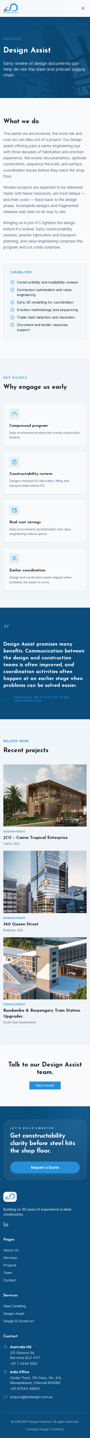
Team (7, 1273)
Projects (9, 1265)
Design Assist (13, 1313)
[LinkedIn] (5, 1224)
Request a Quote (45, 1167)
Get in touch (45, 1085)
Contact (9, 1280)
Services (10, 1258)
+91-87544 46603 (25, 1389)
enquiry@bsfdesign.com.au (31, 1397)
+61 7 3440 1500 (23, 1363)
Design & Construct (18, 1321)
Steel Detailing (14, 1306)
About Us (11, 1250)
